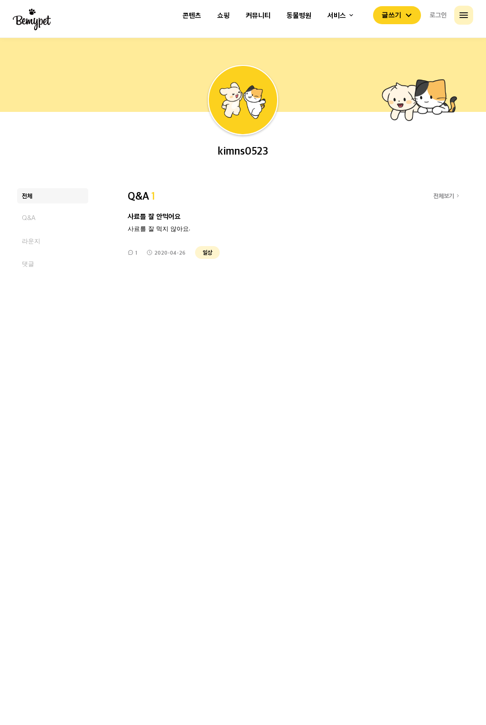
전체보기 (443, 196)
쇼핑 (223, 15)
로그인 (438, 14)
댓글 (28, 263)
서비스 (336, 15)
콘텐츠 (192, 15)
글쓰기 (392, 14)
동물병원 (299, 15)
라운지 (31, 240)
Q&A (29, 217)
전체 (27, 196)
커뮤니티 (258, 15)
